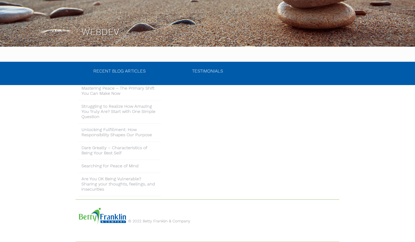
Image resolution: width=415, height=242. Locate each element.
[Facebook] (201, 235)
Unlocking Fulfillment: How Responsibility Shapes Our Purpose (116, 132)
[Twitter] (207, 235)
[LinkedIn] (213, 235)
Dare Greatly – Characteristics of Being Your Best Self (114, 150)
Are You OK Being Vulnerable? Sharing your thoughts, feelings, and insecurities (118, 184)
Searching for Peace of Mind (110, 165)
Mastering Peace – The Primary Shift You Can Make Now (118, 90)
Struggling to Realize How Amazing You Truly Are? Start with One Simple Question (118, 111)
